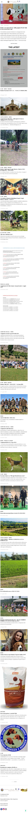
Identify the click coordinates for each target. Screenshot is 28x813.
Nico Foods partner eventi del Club (8, 713)
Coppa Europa (4, 117)
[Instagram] (4, 809)
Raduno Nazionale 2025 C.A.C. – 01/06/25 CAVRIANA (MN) (13, 90)
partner (2, 711)
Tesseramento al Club (5, 755)
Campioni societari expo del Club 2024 (9, 333)
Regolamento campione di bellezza (8, 767)
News (5, 89)
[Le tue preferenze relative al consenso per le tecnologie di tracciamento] (25, 810)
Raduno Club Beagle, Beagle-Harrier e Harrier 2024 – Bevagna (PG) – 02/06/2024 (12, 169)
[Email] (6, 809)
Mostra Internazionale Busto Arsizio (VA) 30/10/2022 (12, 513)
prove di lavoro (4, 284)
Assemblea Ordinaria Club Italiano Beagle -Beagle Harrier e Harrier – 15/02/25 (12, 199)
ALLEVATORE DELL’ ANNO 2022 (7, 418)
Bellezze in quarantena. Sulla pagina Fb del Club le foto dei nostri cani (13, 28)
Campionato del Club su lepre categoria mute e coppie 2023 (13, 286)
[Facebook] (1, 809)
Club (2, 25)
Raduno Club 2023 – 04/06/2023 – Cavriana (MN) (11, 384)
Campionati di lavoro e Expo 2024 (8, 442)
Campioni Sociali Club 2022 (6, 428)
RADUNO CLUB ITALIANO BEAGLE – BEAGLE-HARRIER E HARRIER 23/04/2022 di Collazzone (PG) (13, 620)
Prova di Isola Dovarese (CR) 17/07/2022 (9, 591)
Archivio (2, 765)
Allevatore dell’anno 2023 (6, 234)
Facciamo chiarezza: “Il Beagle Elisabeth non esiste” (12, 476)
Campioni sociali (5, 331)
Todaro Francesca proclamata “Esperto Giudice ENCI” (13, 654)
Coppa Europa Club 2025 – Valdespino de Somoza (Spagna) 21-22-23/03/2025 (12, 119)
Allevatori (3, 232)
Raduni (9, 89)
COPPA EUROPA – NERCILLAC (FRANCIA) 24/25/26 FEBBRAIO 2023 (12, 540)
